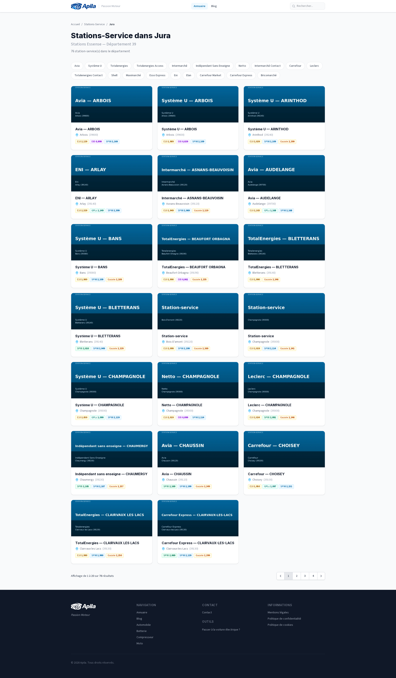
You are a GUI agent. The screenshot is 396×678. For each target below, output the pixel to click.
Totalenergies (119, 66)
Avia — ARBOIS (87, 129)
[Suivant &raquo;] (321, 576)
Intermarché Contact (268, 66)
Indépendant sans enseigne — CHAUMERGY (111, 474)
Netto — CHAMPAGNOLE (182, 405)
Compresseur (145, 637)
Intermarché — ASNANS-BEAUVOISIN (192, 198)
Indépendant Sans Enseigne (213, 66)
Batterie (142, 631)
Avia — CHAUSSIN (176, 474)
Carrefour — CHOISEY (266, 474)
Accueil (75, 24)
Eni (176, 75)
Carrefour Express (241, 75)
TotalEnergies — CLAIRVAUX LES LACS (107, 543)
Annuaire (199, 6)
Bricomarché (269, 75)
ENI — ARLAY (86, 198)
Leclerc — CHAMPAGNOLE (269, 405)
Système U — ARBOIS (179, 129)
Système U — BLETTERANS (97, 336)
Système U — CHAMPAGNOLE (99, 405)
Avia (77, 66)
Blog (214, 6)
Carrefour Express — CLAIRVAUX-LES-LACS (198, 543)
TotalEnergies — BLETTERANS (273, 267)
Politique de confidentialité (284, 619)
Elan (188, 75)
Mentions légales (278, 612)
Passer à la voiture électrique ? (221, 630)
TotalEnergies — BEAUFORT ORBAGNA (193, 267)
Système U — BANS (91, 267)
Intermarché (179, 66)
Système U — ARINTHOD (268, 129)
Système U (95, 66)
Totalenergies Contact (88, 75)
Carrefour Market (210, 75)
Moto (140, 643)
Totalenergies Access (150, 66)
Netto (242, 66)
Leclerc (314, 66)
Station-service (175, 336)
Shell (114, 75)
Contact (207, 612)
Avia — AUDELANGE (264, 198)
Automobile (144, 625)
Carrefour (295, 66)
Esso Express (157, 75)
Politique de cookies (280, 625)
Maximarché (133, 75)
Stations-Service (94, 24)
